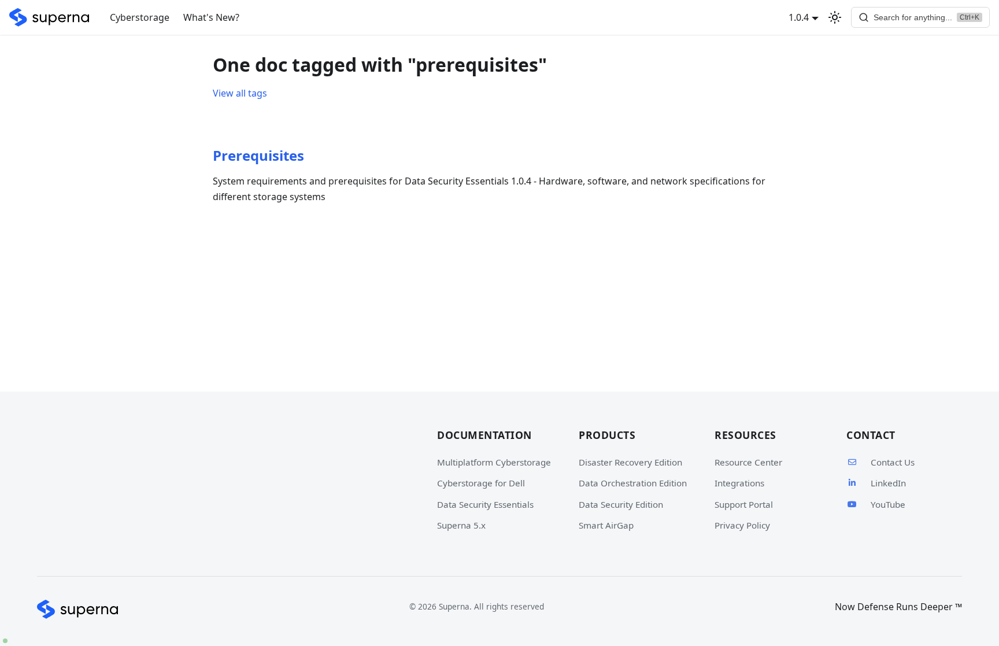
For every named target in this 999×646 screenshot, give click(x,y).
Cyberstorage (139, 17)
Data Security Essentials (485, 504)
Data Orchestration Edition (633, 483)
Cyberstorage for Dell (481, 483)
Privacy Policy (742, 525)
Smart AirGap (606, 525)
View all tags (240, 93)
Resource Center (748, 462)
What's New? (211, 17)
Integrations (739, 483)
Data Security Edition (621, 504)
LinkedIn (888, 483)
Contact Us (893, 462)
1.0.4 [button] (799, 17)
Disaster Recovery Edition (630, 462)
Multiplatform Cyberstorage (494, 462)
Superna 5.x (461, 525)
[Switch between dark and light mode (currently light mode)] (835, 17)
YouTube (888, 504)
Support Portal (744, 504)
